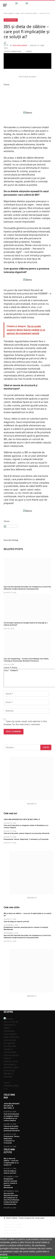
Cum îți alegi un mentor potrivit (16, 921)
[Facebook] (4, 87)
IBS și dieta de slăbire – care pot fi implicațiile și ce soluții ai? (11, 1162)
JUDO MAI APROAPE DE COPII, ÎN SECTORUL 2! (22, 819)
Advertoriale (11, 20)
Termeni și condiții (13, 1224)
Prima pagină (9, 13)
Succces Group (20, 45)
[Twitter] (4, 90)
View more (13, 1254)
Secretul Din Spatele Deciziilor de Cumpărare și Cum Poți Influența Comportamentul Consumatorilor (27, 588)
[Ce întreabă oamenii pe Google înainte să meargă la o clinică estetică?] (27, 608)
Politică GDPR (10, 1230)
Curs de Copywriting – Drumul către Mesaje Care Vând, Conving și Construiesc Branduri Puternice (26, 660)
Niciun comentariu (12, 51)
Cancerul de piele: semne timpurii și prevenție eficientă (26, 833)
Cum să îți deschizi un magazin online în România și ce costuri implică (11, 1117)
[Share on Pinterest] (27, 66)
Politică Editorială (12, 1233)
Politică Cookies (11, 1221)
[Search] (50, 5)
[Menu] (5, 5)
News (17, 13)
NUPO (39, 486)
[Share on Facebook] (27, 55)
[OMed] (27, 5)
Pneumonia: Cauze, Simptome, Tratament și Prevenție (26, 839)
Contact (7, 1236)
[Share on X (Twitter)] (27, 61)
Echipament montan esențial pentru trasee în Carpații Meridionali (10, 1183)
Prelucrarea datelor (13, 1227)
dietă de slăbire (25, 157)
